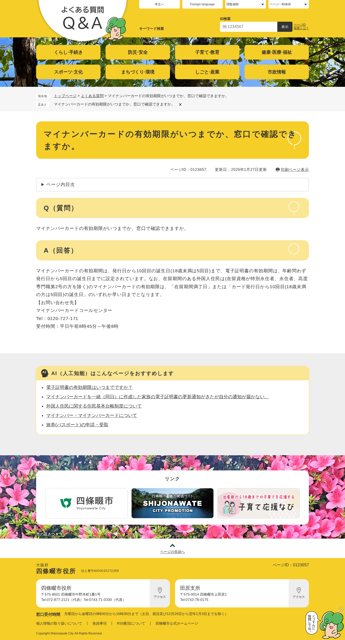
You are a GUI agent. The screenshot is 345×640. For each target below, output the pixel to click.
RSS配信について (131, 623)
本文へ (159, 4)
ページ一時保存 (280, 4)
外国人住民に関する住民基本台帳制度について (94, 406)
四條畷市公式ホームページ (177, 623)
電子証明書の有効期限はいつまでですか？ (89, 387)
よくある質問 (92, 96)
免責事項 (99, 623)
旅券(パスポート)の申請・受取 (77, 424)
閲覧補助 (233, 4)
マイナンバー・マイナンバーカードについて (91, 415)
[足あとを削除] (180, 104)
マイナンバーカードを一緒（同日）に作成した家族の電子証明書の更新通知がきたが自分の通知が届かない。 (157, 396)
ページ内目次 (60, 184)
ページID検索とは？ (301, 26)
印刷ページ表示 (295, 169)
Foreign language (202, 4)
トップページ (65, 96)
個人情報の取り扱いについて (59, 623)
